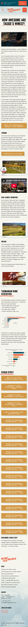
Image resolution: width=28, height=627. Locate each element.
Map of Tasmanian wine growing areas (14, 412)
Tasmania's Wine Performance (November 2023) (14, 387)
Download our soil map (13, 154)
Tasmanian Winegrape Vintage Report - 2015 (14, 500)
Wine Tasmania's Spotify (8, 587)
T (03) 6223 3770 (5, 601)
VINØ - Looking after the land (10, 580)
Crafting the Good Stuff (8, 578)
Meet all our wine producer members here (14, 378)
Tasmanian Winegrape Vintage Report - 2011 (14, 531)
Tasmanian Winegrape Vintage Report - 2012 (14, 523)
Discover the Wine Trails (8, 569)
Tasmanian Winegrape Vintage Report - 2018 (14, 476)
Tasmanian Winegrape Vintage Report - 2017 (14, 484)
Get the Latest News (7, 574)
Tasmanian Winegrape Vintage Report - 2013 (14, 515)
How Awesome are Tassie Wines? (11, 571)
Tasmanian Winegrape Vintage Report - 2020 (14, 460)
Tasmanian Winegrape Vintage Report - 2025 (14, 420)
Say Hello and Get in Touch (9, 584)
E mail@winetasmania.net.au (8, 602)
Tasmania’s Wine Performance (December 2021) (14, 404)
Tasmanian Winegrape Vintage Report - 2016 (14, 492)
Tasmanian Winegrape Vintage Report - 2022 (14, 444)
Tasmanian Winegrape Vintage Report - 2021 (14, 452)
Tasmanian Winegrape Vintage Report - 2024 (14, 428)
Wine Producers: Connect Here (10, 582)
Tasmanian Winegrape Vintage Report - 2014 (14, 507)
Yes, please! (22, 3)
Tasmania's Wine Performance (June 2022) (14, 395)
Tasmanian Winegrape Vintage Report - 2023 (14, 436)
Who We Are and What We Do (10, 576)
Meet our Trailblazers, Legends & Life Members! (14, 125)
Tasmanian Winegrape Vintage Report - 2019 (14, 468)
